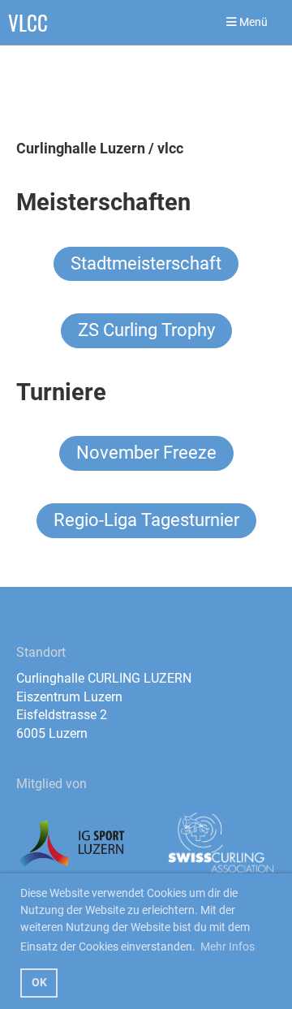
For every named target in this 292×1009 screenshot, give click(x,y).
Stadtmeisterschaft (146, 263)
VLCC (28, 22)
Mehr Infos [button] (227, 946)
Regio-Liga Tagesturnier (146, 520)
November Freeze (146, 452)
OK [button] (39, 983)
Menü (252, 22)
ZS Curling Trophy (146, 330)
